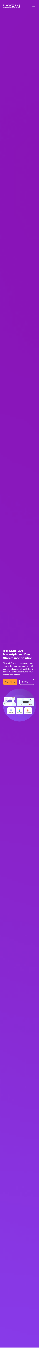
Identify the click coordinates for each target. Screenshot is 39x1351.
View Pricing (10, 682)
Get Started (26, 682)
